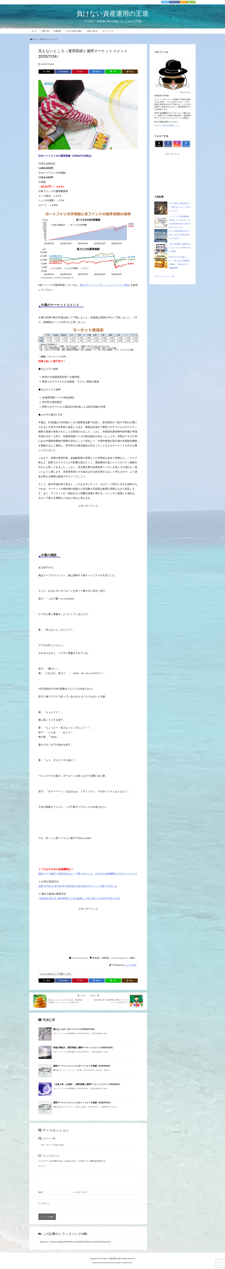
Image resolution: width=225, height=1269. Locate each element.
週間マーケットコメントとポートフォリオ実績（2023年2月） (82, 1102)
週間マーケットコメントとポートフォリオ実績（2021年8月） (82, 1065)
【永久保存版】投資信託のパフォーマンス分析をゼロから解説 (179, 247)
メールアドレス (80, 1192)
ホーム (34, 39)
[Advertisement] (88, 527)
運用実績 (105, 958)
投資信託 (96, 958)
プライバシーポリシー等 (164, 276)
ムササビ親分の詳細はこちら (168, 125)
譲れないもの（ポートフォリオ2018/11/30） (74, 1029)
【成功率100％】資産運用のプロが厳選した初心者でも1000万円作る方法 (79, 898)
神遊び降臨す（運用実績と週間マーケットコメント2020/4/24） (83, 1047)
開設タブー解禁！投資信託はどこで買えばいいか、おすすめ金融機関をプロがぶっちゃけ (87, 873)
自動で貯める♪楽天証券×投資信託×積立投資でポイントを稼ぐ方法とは (77, 886)
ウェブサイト (43, 1203)
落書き (132, 958)
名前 (40, 1192)
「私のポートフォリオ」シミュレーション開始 (104, 285)
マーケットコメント (50, 39)
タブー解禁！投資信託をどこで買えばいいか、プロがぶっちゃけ (179, 207)
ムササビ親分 (131, 965)
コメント (42, 1166)
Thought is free (127, 1263)
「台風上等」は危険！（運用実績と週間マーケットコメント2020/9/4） (87, 1084)
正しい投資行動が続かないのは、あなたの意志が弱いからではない (179, 234)
